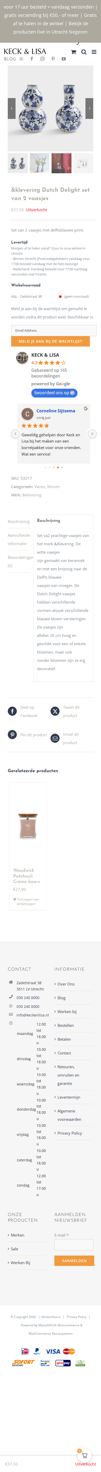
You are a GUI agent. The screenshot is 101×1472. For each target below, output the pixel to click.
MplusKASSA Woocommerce (59, 1325)
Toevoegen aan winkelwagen (28, 901)
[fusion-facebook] (32, 59)
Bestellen (65, 1025)
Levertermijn (68, 1097)
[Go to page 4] (58, 467)
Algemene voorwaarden (69, 1115)
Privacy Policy (69, 1133)
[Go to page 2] (50, 467)
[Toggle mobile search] (83, 52)
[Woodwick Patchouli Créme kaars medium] (27, 822)
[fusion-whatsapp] (21, 59)
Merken (17, 1235)
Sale (14, 1248)
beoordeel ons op (51, 392)
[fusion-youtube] (64, 59)
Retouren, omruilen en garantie (68, 1075)
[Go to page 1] (45, 467)
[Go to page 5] (62, 467)
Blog (61, 997)
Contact (64, 1052)
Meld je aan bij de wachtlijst (50, 341)
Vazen (39, 486)
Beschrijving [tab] (19, 521)
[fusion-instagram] (42, 59)
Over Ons (66, 984)
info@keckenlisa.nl (32, 1015)
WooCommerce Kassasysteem (50, 1333)
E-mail (61, 1235)
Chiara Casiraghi (54, 411)
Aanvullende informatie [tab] (19, 539)
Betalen (64, 1039)
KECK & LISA (45, 355)
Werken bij (67, 1011)
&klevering (31, 494)
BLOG (8, 59)
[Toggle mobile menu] (94, 52)
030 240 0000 (28, 997)
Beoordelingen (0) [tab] (19, 561)
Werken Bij (20, 1262)
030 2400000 (90, 44)
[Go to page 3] (54, 467)
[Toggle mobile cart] (73, 52)
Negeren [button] (78, 32)
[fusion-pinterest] (53, 59)
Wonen (53, 486)
